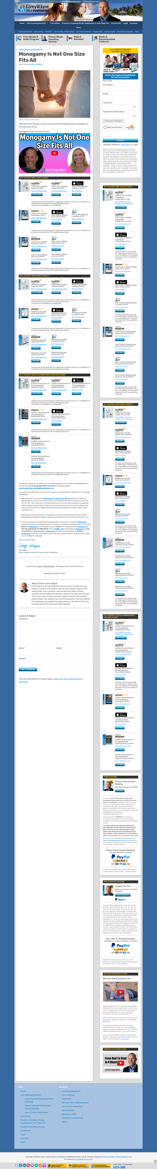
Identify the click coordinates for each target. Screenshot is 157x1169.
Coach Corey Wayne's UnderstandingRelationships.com (33, 6)
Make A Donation (79, 38)
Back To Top (127, 1157)
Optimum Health (109, 32)
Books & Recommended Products (107, 39)
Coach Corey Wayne (35, 64)
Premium (133, 23)
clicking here (107, 1019)
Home (22, 23)
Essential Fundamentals (125, 32)
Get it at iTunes (77, 191)
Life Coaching (38, 32)
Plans (78, 27)
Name (22, 648)
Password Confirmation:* (114, 111)
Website (22, 658)
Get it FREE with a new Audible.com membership (124, 203)
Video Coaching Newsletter (31, 49)
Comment (24, 619)
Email (59, 648)
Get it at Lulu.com (78, 219)
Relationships (97, 32)
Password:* (108, 103)
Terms (118, 1157)
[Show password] (134, 106)
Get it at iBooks (56, 219)
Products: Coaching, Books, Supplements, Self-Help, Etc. (85, 23)
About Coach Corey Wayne (36, 1112)
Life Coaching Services (36, 23)
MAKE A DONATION (123, 895)
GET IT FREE (37, 194)
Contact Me (116, 23)
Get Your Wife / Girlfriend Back (64, 32)
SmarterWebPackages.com (83, 1159)
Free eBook (55, 23)
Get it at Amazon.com (39, 191)
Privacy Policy (109, 1157)
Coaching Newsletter (25, 32)
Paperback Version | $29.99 (124, 364)
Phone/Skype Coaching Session (55, 39)
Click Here (125, 145)
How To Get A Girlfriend (83, 32)
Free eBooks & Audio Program (31, 38)
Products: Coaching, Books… (32, 1127)
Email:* (106, 94)
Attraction (48, 32)
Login (125, 23)
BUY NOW (56, 194)
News (137, 32)
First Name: (108, 85)
